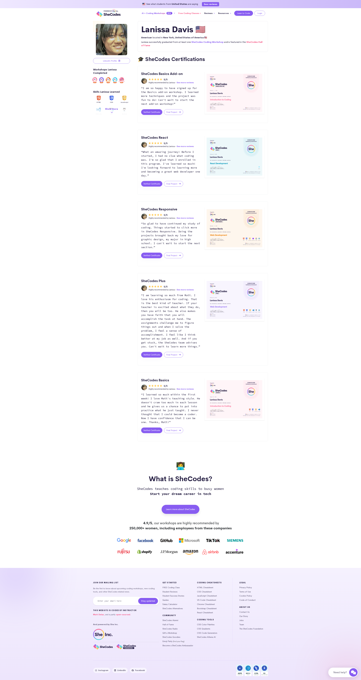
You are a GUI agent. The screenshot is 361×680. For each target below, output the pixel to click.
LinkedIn (121, 670)
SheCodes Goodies (171, 637)
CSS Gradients (203, 628)
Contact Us (244, 612)
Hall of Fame (168, 624)
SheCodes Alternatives (172, 608)
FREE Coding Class (171, 587)
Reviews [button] (208, 13)
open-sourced (123, 614)
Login (259, 13)
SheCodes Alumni (170, 620)
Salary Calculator (169, 604)
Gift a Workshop (169, 633)
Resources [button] (223, 13)
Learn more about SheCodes (180, 509)
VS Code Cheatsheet (206, 600)
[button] (158, 13)
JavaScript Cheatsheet (207, 596)
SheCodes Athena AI (206, 637)
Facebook (140, 670)
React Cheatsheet (205, 612)
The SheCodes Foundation (251, 628)
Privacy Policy (245, 587)
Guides (165, 600)
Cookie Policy (245, 596)
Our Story (243, 616)
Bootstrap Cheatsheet (207, 608)
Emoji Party (167, 641)
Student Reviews (169, 591)
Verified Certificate (151, 112)
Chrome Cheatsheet (206, 604)
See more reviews (185, 82)
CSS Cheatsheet (204, 591)
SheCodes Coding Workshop (207, 42)
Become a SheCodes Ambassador (177, 645)
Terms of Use (245, 591)
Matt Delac (98, 614)
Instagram (103, 670)
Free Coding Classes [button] (188, 13)
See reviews (210, 4)
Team (241, 624)
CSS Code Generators (207, 633)
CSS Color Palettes (205, 624)
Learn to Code (243, 13)
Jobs (241, 620)
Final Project (172, 112)
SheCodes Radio (170, 628)
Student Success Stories (173, 596)
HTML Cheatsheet (205, 587)
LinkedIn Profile (110, 61)
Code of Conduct (247, 600)
